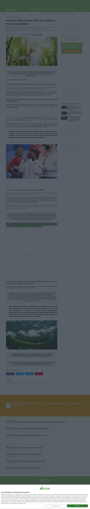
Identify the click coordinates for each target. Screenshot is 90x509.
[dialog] (45, 497)
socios (14, 494)
